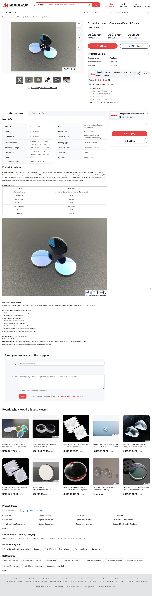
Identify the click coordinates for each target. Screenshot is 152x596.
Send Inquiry (102, 46)
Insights (136, 579)
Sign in (147, 6)
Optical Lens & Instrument (33, 17)
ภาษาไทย (115, 581)
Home (4, 17)
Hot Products (18, 579)
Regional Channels (104, 579)
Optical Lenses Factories (32, 560)
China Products (30, 579)
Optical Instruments (83, 520)
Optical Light (51, 560)
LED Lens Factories (11, 560)
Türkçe (122, 581)
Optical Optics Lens (11, 566)
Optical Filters (7, 520)
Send (23, 396)
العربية (89, 581)
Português (36, 581)
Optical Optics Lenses (135, 560)
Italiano (64, 581)
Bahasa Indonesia (142, 581)
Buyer (97, 12)
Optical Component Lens (33, 566)
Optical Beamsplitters (84, 524)
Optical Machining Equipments (13, 524)
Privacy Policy (111, 587)
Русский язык (54, 581)
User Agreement (89, 587)
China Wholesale (66, 579)
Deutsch (71, 581)
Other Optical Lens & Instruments (16, 549)
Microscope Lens (80, 549)
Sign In (91, 102)
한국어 (95, 581)
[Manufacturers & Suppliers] (15, 4)
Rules (148, 12)
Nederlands (80, 581)
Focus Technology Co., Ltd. (60, 587)
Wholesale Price (79, 579)
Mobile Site (127, 579)
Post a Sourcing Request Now (70, 396)
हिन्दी (108, 581)
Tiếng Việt (130, 581)
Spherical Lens (64, 549)
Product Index (117, 579)
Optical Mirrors (118, 515)
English (20, 581)
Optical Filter (49, 549)
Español (28, 581)
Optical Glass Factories (69, 560)
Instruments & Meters (15, 17)
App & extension (122, 12)
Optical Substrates (46, 520)
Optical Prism (81, 515)
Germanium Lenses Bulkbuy (57, 566)
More (4, 570)
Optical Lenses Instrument (92, 560)
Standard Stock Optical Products (125, 524)
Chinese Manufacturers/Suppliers (47, 579)
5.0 (120, 117)
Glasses (37, 549)
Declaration (100, 587)
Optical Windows (45, 515)
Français (45, 581)
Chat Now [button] (136, 46)
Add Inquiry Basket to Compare (44, 87)
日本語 (102, 581)
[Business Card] (146, 123)
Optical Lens (48, 17)
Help (108, 12)
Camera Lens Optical (114, 560)
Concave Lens (97, 549)
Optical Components (46, 524)
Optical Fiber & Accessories (123, 520)
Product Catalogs (36, 510)
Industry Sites (91, 579)
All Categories (11, 12)
